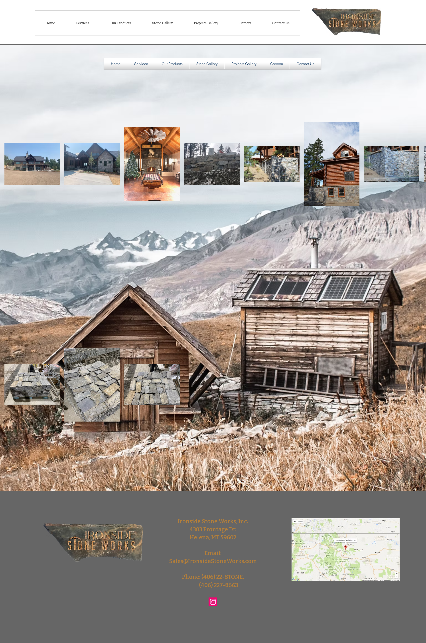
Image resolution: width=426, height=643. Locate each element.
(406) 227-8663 (218, 585)
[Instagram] (213, 601)
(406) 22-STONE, (222, 577)
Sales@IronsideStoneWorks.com (213, 561)
